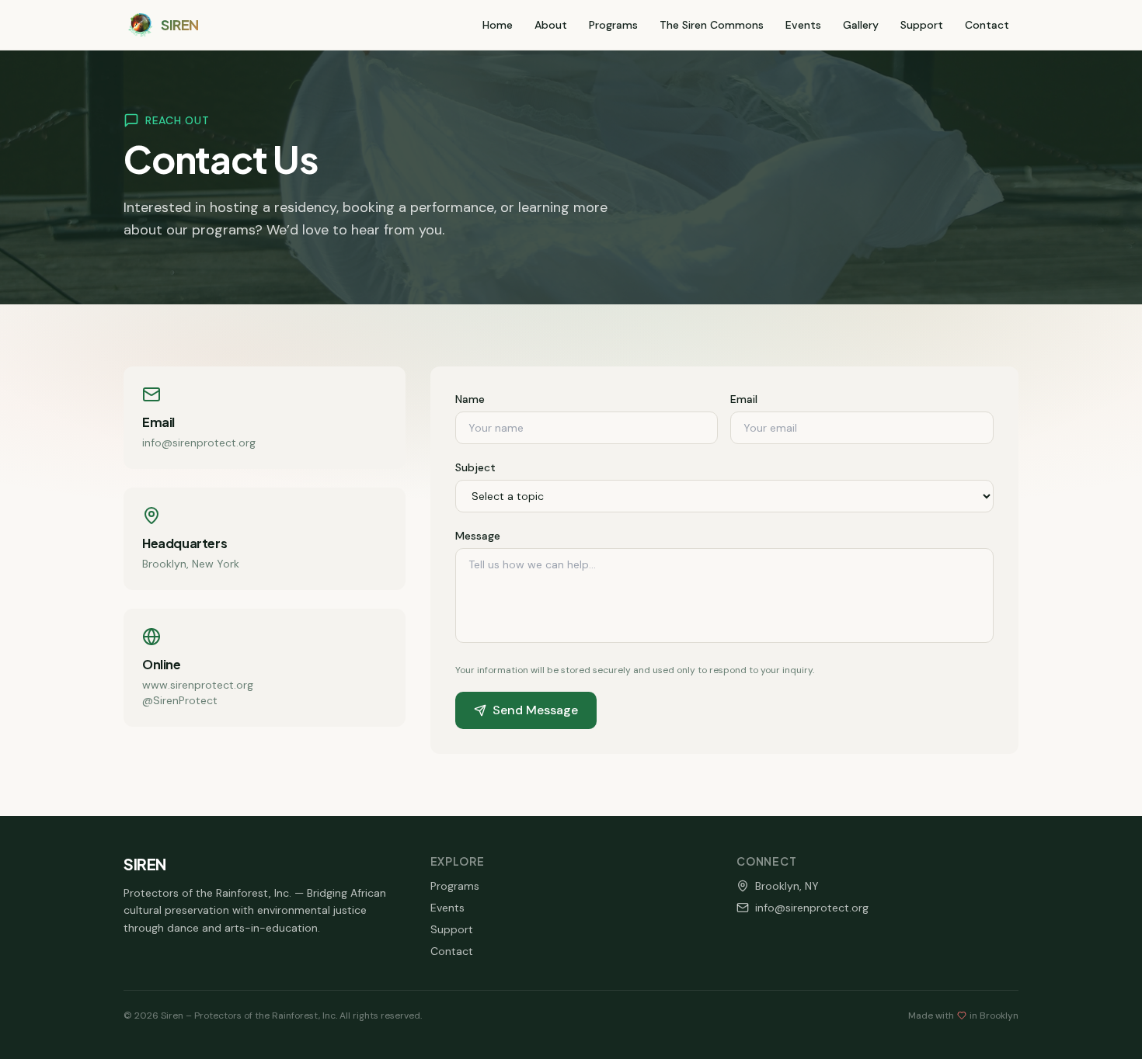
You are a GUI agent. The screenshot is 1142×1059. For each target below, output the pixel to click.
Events (803, 25)
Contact (987, 25)
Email (743, 399)
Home (497, 25)
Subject (475, 467)
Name (470, 399)
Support (921, 25)
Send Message (535, 710)
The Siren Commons (712, 25)
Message (477, 536)
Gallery (861, 25)
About (550, 25)
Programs (613, 25)
